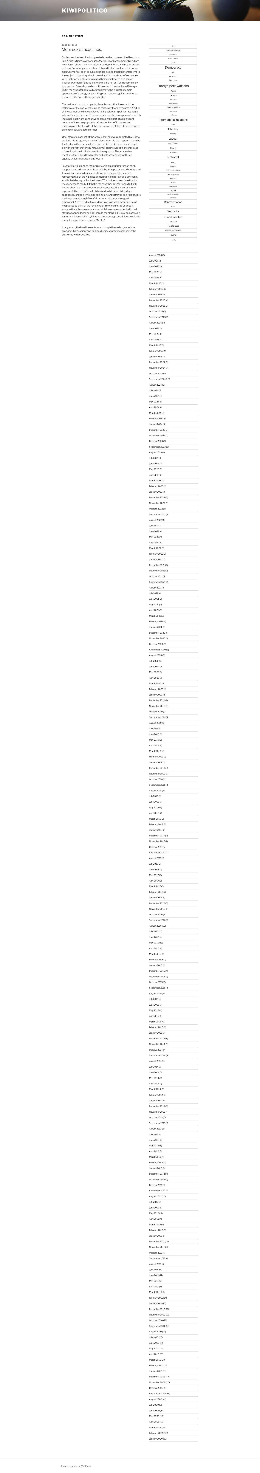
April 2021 (154, 610)
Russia (173, 206)
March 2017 (155, 886)
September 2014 (157, 1055)
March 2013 (155, 1157)
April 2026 (154, 277)
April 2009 (154, 1421)
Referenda (173, 197)
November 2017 (157, 841)
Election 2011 (173, 76)
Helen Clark (173, 100)
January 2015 (155, 1032)
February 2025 (156, 351)
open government (173, 170)
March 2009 (155, 1427)
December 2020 (157, 632)
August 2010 (155, 1331)
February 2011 (156, 1297)
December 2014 (157, 1038)
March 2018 (155, 818)
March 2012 (155, 1224)
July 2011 (153, 1269)
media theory (173, 152)
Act (173, 46)
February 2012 (156, 1230)
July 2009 (154, 1405)
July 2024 (153, 390)
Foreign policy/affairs (173, 86)
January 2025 (155, 356)
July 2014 (153, 1066)
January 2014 (155, 1100)
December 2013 (157, 1106)
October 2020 (156, 644)
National (173, 157)
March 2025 (155, 345)
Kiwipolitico (85, 10)
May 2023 (154, 469)
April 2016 (154, 948)
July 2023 (153, 458)
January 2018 (155, 830)
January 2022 (155, 559)
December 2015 (157, 971)
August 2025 (155, 322)
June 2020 (154, 666)
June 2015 (154, 1004)
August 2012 (155, 1196)
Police (173, 182)
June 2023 (154, 463)
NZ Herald (173, 166)
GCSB (173, 91)
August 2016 (155, 925)
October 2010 (156, 1320)
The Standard (173, 226)
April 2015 (154, 1016)
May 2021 (154, 604)
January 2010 (155, 1371)
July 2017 (153, 864)
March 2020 (155, 683)
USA (173, 239)
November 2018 (157, 773)
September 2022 (157, 514)
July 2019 (153, 728)
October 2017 (155, 847)
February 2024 (156, 418)
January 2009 (156, 1438)
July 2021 (153, 593)
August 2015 (155, 993)
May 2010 (154, 1348)
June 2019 (154, 734)
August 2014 (155, 1061)
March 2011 (155, 1292)
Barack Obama (173, 54)
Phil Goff (173, 178)
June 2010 (154, 1343)
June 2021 (154, 599)
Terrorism (173, 222)
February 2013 (156, 1162)
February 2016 (156, 959)
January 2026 (155, 294)
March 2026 (155, 283)
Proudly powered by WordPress (76, 1466)
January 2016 (155, 965)
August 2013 (155, 1128)
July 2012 (153, 1202)
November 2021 (157, 570)
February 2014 (156, 1095)
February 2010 (156, 1365)
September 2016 (157, 920)
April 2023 (154, 475)
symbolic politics (173, 217)
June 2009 (154, 1410)
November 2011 (157, 1247)
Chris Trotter (173, 58)
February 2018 (156, 824)
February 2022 (156, 553)
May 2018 (154, 807)
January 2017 (155, 897)
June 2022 (154, 531)
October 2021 (155, 576)
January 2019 (155, 762)
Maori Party (173, 143)
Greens (173, 95)
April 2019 (154, 745)
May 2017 (154, 875)
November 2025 (157, 305)
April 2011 (154, 1286)
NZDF (173, 162)
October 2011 (155, 1252)
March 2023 (155, 480)
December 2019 (157, 700)
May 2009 (154, 1416)
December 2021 (157, 565)
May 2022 (154, 537)
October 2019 (156, 711)
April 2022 (154, 542)
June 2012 (154, 1207)
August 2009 (155, 1399)
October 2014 (156, 1050)
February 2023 (156, 486)
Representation (173, 201)
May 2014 (154, 1078)
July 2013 (153, 1134)
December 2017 (157, 835)
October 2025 (156, 311)
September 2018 (157, 785)
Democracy (173, 67)
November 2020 (157, 638)
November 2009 (157, 1382)
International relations (173, 119)
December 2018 (157, 768)
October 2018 (156, 779)
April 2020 (154, 678)
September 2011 (157, 1258)
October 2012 (155, 1185)
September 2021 (157, 582)
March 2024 (155, 413)
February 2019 (156, 756)
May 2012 (154, 1213)
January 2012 (155, 1236)
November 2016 (157, 909)
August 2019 (155, 723)
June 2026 (154, 266)
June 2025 (154, 328)
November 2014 (157, 1044)
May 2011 (154, 1281)
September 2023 (157, 446)
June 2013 (154, 1140)
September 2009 (157, 1393)
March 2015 (155, 1021)
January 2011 (155, 1303)
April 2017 (154, 880)
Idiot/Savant (173, 111)
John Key (173, 129)
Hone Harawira (173, 103)
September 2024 (157, 379)
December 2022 (157, 497)
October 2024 (156, 373)
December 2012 (157, 1173)
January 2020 (155, 694)
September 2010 (157, 1326)
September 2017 (157, 852)
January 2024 (155, 424)
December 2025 (157, 300)
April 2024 (154, 407)
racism (173, 190)
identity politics (173, 107)
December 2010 (157, 1309)
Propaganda (173, 186)
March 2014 (155, 1089)
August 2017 (155, 858)
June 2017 (154, 869)
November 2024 (157, 367)
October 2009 (156, 1388)
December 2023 (157, 430)
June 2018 (154, 801)
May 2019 (154, 739)
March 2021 (155, 616)
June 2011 (154, 1275)
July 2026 (153, 260)
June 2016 (154, 937)
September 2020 (157, 649)
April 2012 (154, 1219)
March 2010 (155, 1359)
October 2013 (156, 1117)
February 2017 (156, 892)
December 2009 (157, 1376)
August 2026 (155, 255)
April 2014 (154, 1083)
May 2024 (154, 401)
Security (173, 211)
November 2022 (157, 503)
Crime (173, 62)
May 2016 (154, 942)
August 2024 (155, 384)
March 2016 (155, 954)
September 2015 (157, 987)
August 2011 (155, 1264)
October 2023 (156, 441)
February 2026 (156, 289)
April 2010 (154, 1354)
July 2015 (153, 999)
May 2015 (154, 1010)
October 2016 (156, 914)
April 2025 (154, 339)
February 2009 (156, 1433)
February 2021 (156, 621)
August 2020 (155, 655)
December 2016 (157, 903)
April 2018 (154, 813)
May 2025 (154, 334)
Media (173, 148)
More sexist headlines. (82, 49)
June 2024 (154, 396)
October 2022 (156, 508)
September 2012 (157, 1190)
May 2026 (154, 272)
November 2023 (157, 435)
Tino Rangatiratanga (173, 230)
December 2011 (157, 1241)
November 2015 (157, 976)
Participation (173, 174)
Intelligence (173, 115)
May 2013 (154, 1145)
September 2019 (157, 717)
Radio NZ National (173, 194)
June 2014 (154, 1072)
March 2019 (155, 751)
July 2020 (154, 661)
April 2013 (154, 1151)
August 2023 (155, 452)
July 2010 (153, 1337)
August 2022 (155, 520)
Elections (173, 80)
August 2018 (155, 790)
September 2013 (157, 1123)
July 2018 (153, 796)
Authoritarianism (173, 50)
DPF (173, 73)
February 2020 (156, 689)
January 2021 (155, 627)
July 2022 (153, 525)
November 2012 (157, 1179)
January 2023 (155, 491)
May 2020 (154, 672)
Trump (173, 235)
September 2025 (157, 317)
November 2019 (157, 706)
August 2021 (155, 587)
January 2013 (155, 1168)
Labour (173, 138)
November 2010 (157, 1314)
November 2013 (157, 1111)
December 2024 (157, 362)
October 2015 (156, 982)
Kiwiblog (173, 133)
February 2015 (156, 1027)
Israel (173, 124)
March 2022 (155, 548)
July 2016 (153, 931)
